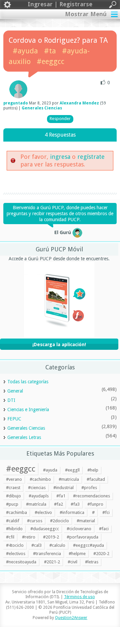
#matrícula (36, 504)
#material (86, 520)
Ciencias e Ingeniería (28, 409)
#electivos (15, 553)
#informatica (72, 512)
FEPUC (14, 418)
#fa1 (60, 495)
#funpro (95, 504)
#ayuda (25, 51)
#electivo (43, 512)
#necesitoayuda (21, 561)
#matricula (69, 479)
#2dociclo (59, 520)
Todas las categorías (27, 381)
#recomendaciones (91, 495)
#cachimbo (40, 479)
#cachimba (16, 512)
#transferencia (47, 553)
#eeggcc (50, 61)
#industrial (63, 487)
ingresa (60, 156)
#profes (89, 487)
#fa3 (75, 504)
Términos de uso (79, 597)
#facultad (96, 479)
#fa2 (58, 504)
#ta (50, 51)
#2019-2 (51, 536)
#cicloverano (79, 528)
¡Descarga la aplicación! (59, 344)
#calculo (57, 545)
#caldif (12, 520)
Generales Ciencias (42, 108)
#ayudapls (39, 495)
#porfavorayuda (82, 536)
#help (92, 470)
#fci (106, 512)
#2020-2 (101, 553)
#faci (104, 528)
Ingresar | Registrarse (60, 4)
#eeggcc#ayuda (88, 545)
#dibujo (13, 495)
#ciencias (37, 487)
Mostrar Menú (86, 14)
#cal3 (36, 545)
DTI (11, 400)
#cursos (34, 520)
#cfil (10, 536)
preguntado (15, 103)
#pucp (12, 504)
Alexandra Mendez (79, 103)
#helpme (77, 553)
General (15, 391)
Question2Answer (71, 617)
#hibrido (14, 528)
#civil (72, 561)
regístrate (91, 156)
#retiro (28, 536)
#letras (91, 561)
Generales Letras (24, 437)
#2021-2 (52, 561)
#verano (14, 479)
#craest (13, 487)
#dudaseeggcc (44, 528)
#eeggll (72, 470)
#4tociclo (15, 545)
